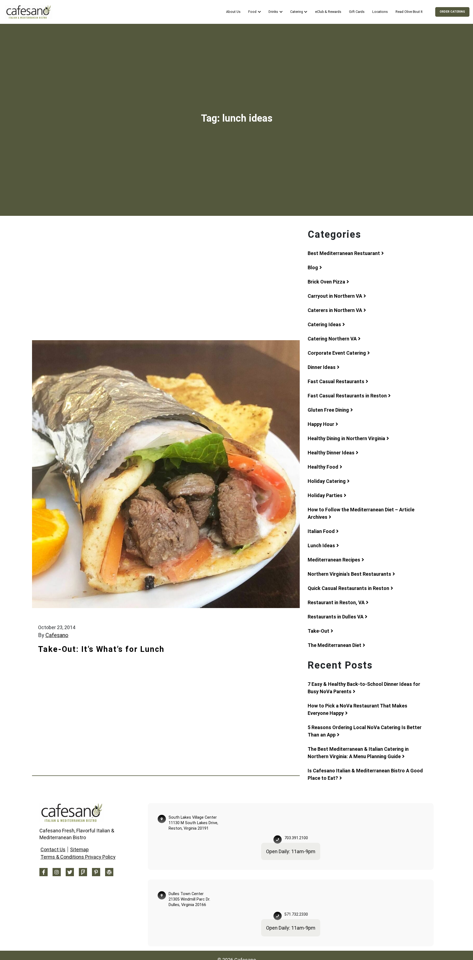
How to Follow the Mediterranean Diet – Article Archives (361, 513)
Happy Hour (321, 424)
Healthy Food (323, 467)
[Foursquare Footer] (83, 872)
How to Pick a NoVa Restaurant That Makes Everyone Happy (357, 709)
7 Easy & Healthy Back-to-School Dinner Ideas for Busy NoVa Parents (364, 687)
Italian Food (321, 531)
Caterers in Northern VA (335, 310)
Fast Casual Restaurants (336, 381)
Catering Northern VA (332, 339)
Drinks (273, 12)
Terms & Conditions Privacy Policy (78, 857)
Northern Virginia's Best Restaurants (349, 574)
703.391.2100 (296, 838)
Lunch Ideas (321, 545)
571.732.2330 (296, 914)
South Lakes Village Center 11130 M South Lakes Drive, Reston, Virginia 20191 (193, 823)
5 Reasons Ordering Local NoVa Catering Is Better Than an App (365, 731)
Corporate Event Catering (337, 353)
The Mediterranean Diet (334, 645)
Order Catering (452, 11)
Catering (296, 12)
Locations (380, 12)
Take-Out (318, 631)
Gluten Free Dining (328, 410)
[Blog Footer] (109, 872)
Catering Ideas (324, 324)
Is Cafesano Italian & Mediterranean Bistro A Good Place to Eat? (365, 774)
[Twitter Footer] (70, 872)
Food (252, 12)
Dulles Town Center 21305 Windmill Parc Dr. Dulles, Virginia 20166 (189, 899)
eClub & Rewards (328, 12)
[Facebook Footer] (43, 872)
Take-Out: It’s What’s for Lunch (101, 649)
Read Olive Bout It (409, 12)
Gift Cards (356, 12)
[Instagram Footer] (57, 872)
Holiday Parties (325, 495)
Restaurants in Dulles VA (336, 617)
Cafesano (56, 635)
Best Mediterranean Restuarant (344, 253)
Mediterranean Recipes (334, 560)
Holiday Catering (327, 481)
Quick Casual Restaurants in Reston (348, 588)
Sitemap (79, 849)
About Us (233, 12)
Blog (313, 267)
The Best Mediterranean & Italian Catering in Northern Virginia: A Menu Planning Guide (358, 752)
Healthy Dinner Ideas (331, 452)
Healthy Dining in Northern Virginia (346, 438)
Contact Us (53, 849)
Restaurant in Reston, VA (336, 602)
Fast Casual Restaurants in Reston (347, 396)
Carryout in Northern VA (335, 296)
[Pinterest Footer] (96, 872)
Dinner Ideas (322, 367)
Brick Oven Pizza (326, 282)
